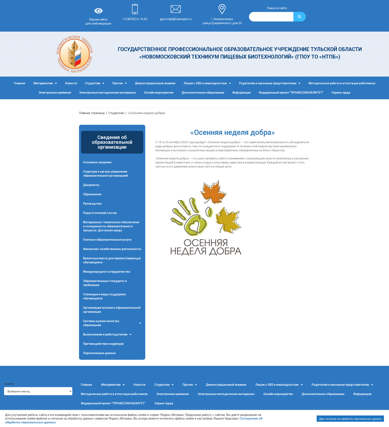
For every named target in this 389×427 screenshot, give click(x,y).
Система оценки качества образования (101, 323)
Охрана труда (341, 92)
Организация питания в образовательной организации (111, 309)
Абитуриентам (43, 83)
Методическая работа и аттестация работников (342, 83)
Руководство (92, 203)
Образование (92, 194)
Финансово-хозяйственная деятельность (112, 249)
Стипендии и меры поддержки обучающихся (104, 296)
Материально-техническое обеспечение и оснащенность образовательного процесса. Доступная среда (111, 226)
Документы (91, 185)
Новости (71, 83)
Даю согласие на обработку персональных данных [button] (350, 419)
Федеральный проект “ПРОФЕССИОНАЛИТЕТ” (291, 92)
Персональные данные (99, 353)
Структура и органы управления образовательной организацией (105, 173)
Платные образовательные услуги (107, 239)
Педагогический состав (100, 213)
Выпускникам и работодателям (105, 334)
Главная (19, 83)
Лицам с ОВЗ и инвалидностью (205, 83)
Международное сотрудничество (106, 271)
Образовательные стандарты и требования (105, 283)
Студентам (92, 83)
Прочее (117, 83)
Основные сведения (97, 162)
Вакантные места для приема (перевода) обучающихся (112, 260)
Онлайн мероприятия (158, 92)
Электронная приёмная (55, 92)
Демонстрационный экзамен (155, 83)
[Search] (299, 16)
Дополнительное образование (203, 92)
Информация (241, 92)
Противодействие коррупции (103, 343)
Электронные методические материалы (107, 92)
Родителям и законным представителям (267, 83)
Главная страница (92, 113)
